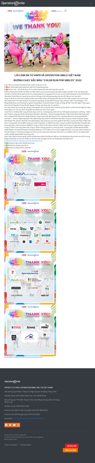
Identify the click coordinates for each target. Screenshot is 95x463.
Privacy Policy (25, 445)
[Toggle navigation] (91, 3)
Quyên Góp (72, 446)
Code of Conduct (11, 445)
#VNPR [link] (7, 141)
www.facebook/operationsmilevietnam (28, 418)
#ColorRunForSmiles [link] (17, 141)
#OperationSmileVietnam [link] (34, 141)
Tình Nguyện (70, 450)
